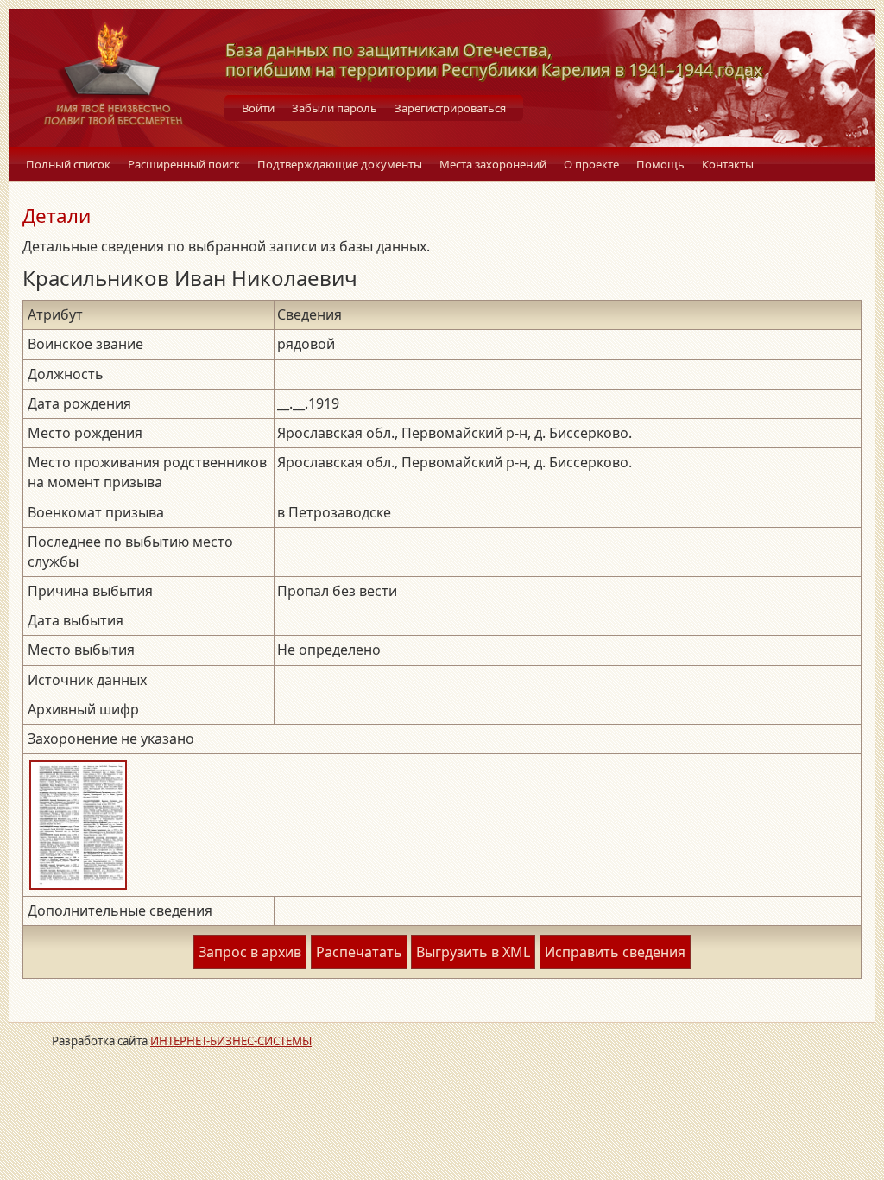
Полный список (68, 164)
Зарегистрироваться (450, 108)
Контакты (728, 164)
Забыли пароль (334, 108)
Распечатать (359, 951)
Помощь (660, 164)
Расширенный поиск (184, 164)
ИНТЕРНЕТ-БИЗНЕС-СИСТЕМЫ (231, 1041)
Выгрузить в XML (473, 951)
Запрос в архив (250, 951)
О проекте (591, 164)
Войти (258, 108)
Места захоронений (492, 164)
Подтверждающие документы (339, 164)
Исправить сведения (615, 951)
